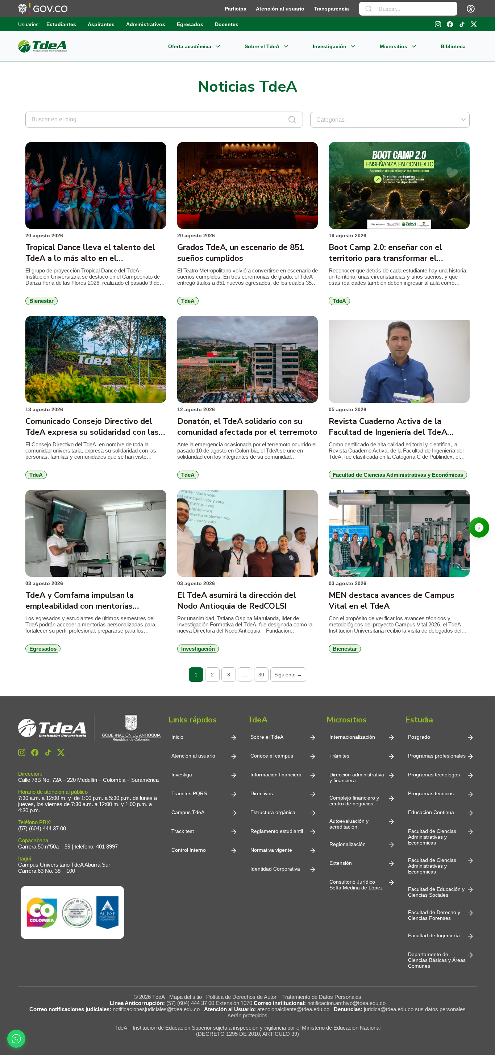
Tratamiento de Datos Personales (321, 997)
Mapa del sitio (185, 997)
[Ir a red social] (21, 752)
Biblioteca (453, 46)
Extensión (340, 863)
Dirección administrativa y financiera (356, 777)
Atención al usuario (280, 9)
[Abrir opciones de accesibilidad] (479, 527)
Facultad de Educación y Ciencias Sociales (436, 892)
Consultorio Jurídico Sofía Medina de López (356, 885)
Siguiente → (288, 674)
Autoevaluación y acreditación (349, 824)
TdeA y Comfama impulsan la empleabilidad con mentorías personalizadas (79, 601)
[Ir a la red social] (438, 24)
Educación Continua (431, 812)
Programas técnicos (431, 793)
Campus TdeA (187, 812)
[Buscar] (368, 8)
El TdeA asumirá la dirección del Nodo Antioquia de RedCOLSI (236, 601)
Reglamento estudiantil (276, 831)
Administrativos (145, 24)
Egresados (190, 24)
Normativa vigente (271, 850)
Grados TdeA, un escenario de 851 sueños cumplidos (240, 253)
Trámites (339, 756)
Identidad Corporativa (275, 869)
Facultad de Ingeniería (434, 935)
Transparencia (331, 9)
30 (261, 674)
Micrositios (393, 46)
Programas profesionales (437, 756)
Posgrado (419, 737)
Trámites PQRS (189, 793)
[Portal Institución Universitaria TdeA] (42, 46)
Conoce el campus (271, 756)
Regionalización (347, 844)
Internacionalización (352, 737)
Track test (182, 831)
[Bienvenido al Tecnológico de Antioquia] (89, 728)
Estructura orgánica (272, 812)
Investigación (329, 46)
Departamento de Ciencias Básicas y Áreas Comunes (437, 960)
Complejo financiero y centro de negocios (354, 800)
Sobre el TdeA (262, 46)
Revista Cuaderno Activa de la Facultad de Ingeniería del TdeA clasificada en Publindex (388, 427)
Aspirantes (101, 24)
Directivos (261, 793)
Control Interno (188, 850)
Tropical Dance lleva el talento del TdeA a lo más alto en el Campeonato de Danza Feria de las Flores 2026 (90, 253)
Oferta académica (189, 46)
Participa (235, 9)
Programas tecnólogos (434, 774)
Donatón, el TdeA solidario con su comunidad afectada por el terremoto (247, 427)
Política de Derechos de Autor (242, 997)
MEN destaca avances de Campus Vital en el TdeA (391, 601)
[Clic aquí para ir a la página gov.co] (42, 8)
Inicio (177, 737)
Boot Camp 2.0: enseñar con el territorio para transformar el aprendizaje (385, 253)
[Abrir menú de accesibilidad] (470, 8)
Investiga (181, 774)
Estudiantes (61, 24)
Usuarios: (29, 24)
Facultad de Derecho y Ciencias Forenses (434, 915)
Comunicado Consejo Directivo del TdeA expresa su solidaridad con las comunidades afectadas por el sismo (93, 427)
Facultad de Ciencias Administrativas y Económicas (432, 837)
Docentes (226, 24)
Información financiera (275, 774)
